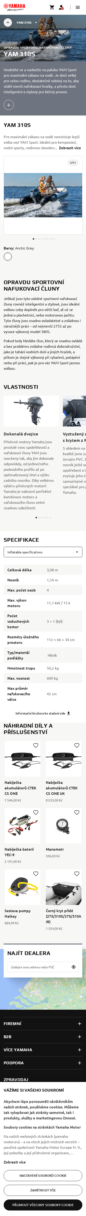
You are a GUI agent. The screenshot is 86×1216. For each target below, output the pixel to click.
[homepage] (14, 7)
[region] (43, 1149)
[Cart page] (52, 7)
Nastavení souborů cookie (43, 1175)
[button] (77, 7)
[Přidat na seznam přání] (35, 745)
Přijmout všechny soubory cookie (42, 1205)
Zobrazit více (15, 1161)
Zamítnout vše (43, 1190)
